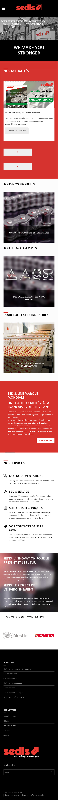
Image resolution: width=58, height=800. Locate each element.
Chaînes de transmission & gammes (17, 656)
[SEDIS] (29, 8)
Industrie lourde (10, 712)
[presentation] (18, 138)
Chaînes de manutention (13, 670)
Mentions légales (37, 782)
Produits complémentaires (14, 684)
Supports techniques (26, 494)
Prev (7, 622)
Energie (7, 717)
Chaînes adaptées (10, 660)
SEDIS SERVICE (19, 478)
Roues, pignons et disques (13, 679)
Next (51, 622)
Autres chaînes (9, 674)
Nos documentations (26, 462)
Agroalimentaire (10, 703)
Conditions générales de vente (16, 782)
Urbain (6, 708)
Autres (6, 722)
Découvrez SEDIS (46, 427)
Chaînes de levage (10, 665)
